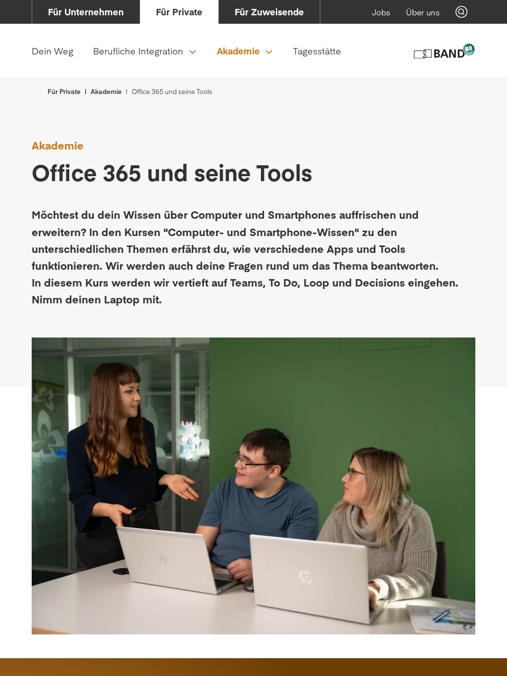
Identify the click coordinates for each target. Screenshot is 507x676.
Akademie (106, 91)
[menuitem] (86, 12)
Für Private (64, 91)
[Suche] (461, 12)
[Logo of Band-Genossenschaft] (443, 51)
